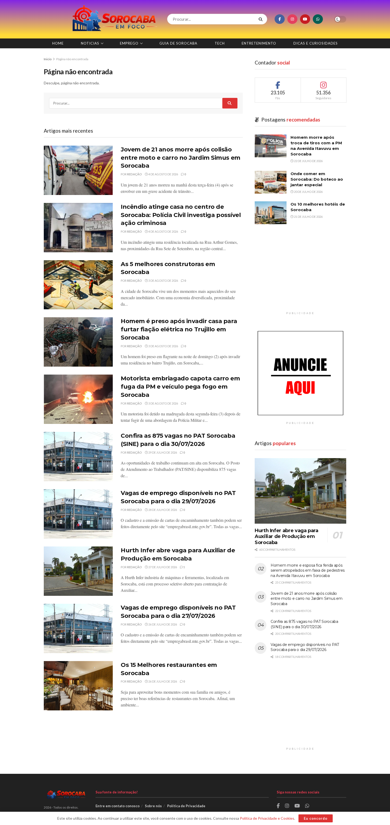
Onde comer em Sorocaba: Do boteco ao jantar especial (317, 179)
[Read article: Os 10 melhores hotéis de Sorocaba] (271, 212)
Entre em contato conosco (118, 806)
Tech (220, 43)
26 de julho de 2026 (162, 624)
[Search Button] (261, 19)
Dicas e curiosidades (315, 43)
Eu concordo (315, 818)
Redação (134, 174)
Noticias (90, 43)
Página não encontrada (72, 59)
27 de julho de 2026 (162, 567)
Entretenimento (259, 43)
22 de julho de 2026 (308, 161)
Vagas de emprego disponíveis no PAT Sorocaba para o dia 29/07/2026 (305, 647)
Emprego (129, 43)
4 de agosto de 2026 (163, 174)
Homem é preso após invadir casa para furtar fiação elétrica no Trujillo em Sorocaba (179, 329)
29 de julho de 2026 (162, 452)
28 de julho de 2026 (162, 509)
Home (58, 43)
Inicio (48, 59)
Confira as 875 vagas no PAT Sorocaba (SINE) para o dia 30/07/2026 (304, 624)
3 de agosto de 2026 (163, 280)
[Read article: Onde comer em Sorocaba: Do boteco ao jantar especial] (271, 182)
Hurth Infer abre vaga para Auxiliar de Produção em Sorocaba (286, 536)
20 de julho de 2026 (308, 191)
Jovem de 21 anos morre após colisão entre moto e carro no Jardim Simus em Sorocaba (180, 158)
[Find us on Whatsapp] (318, 19)
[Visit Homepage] (101, 19)
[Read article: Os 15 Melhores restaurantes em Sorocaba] (78, 685)
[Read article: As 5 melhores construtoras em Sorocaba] (78, 285)
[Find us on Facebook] (280, 19)
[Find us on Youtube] (305, 19)
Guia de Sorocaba (178, 43)
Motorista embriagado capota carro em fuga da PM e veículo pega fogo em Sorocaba (180, 386)
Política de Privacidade (186, 806)
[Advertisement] (300, 272)
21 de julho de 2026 (308, 216)
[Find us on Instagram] (292, 19)
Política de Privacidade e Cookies (267, 818)
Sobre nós (153, 806)
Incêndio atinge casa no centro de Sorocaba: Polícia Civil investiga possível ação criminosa (181, 215)
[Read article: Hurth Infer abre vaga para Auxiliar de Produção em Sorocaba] (78, 571)
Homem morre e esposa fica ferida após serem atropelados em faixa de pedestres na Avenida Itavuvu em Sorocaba (308, 570)
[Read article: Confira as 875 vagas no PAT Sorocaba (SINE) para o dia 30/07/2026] (78, 456)
